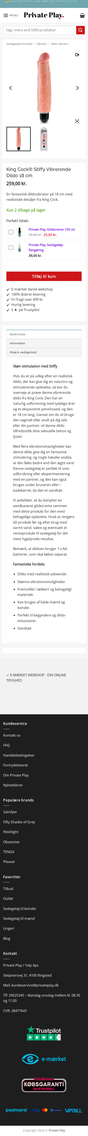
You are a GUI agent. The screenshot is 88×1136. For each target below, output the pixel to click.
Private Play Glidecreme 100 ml (52, 229)
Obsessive (11, 836)
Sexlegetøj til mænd (19, 913)
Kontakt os (12, 729)
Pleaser (9, 856)
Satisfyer (10, 806)
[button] (10, 15)
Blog (6, 933)
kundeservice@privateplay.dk (35, 979)
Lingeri (8, 923)
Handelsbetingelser (19, 749)
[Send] (80, 30)
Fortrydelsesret (15, 759)
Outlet (8, 893)
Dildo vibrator (60, 44)
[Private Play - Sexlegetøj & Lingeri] (44, 15)
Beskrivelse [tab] (18, 334)
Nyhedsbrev (13, 779)
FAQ (6, 739)
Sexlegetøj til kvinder (19, 44)
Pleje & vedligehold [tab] (23, 352)
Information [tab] (17, 343)
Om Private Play (16, 769)
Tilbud (8, 883)
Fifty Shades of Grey (19, 816)
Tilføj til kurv (44, 276)
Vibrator (42, 44)
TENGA (8, 846)
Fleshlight (11, 826)
